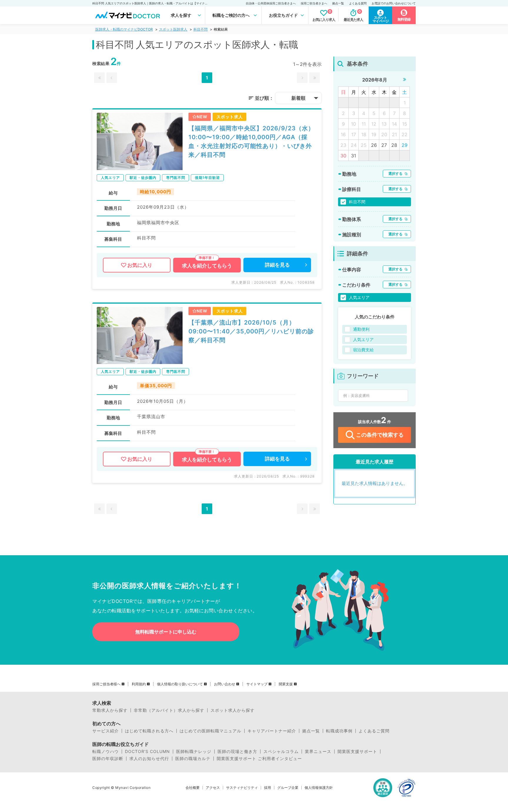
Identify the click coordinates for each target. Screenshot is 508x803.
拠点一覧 (338, 3)
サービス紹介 (105, 731)
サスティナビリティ (242, 787)
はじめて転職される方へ (149, 731)
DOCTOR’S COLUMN (147, 751)
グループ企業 (287, 787)
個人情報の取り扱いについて (180, 684)
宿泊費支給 (363, 349)
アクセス (213, 787)
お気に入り (139, 265)
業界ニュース (318, 751)
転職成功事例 (339, 731)
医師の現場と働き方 (237, 751)
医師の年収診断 (107, 759)
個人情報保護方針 (319, 787)
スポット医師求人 (173, 29)
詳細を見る (277, 265)
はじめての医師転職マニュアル (210, 731)
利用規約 (139, 684)
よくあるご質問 (374, 731)
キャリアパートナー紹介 (272, 731)
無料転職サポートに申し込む (165, 632)
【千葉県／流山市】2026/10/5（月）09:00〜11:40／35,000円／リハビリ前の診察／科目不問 (251, 331)
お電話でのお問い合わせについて (394, 3)
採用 (267, 787)
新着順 (298, 98)
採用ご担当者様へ (106, 684)
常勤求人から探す (110, 710)
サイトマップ (257, 684)
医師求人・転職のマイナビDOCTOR (124, 29)
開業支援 (286, 684)
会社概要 (193, 787)
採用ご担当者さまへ (314, 3)
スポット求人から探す (232, 710)
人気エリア (359, 297)
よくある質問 (358, 3)
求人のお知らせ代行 (149, 759)
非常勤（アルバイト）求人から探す (169, 710)
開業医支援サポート (357, 751)
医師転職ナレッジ (193, 751)
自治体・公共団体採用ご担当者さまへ (271, 3)
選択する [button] (395, 173)
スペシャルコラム (281, 751)
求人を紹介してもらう (207, 266)
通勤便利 (361, 329)
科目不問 (200, 29)
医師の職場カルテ (192, 759)
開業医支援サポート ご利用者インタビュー (259, 759)
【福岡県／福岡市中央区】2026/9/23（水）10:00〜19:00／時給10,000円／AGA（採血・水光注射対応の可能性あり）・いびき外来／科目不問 (251, 141)
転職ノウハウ (105, 751)
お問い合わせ (224, 684)
